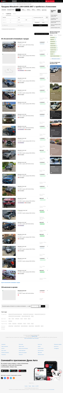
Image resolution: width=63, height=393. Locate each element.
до (10, 22)
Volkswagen (17, 318)
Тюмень (28, 323)
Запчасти (27, 1)
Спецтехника (3, 354)
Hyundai (25, 318)
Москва (9, 1)
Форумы (39, 346)
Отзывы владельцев (22, 350)
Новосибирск (20, 323)
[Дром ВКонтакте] (5, 378)
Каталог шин (40, 344)
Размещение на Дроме (58, 344)
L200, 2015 (53, 148)
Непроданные (37, 22)
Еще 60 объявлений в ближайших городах (10, 282)
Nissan (22, 318)
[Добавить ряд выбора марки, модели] (47, 17)
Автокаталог (21, 354)
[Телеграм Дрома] (11, 378)
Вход (59, 1)
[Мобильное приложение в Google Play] (14, 371)
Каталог (35, 1)
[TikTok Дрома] (2, 378)
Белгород (10, 321)
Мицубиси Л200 (53, 11)
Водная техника (21, 346)
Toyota (13, 318)
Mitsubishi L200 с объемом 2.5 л (40, 314)
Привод (19, 22)
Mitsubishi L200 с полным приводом (14, 316)
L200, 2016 (53, 93)
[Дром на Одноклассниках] (14, 378)
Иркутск (24, 323)
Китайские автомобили (5, 352)
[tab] (3, 14)
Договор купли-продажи (23, 352)
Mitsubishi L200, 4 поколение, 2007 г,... (9, 29)
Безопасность (56, 346)
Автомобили (14, 1)
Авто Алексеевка (52, 389)
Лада (9, 318)
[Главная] (4, 1)
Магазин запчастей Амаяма (23, 348)
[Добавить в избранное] (47, 102)
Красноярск (14, 323)
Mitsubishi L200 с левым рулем (28, 314)
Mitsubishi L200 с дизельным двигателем (15, 314)
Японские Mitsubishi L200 (26, 316)
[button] (32, 316)
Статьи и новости (40, 348)
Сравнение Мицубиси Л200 (55, 27)
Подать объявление (4, 346)
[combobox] (9, 17)
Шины (39, 1)
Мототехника (21, 344)
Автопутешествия (40, 350)
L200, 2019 (53, 75)
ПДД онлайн (40, 352)
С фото (43, 22)
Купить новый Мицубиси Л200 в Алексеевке (31, 338)
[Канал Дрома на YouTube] (8, 378)
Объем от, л (5, 22)
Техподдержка (56, 348)
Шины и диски (3, 350)
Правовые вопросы (41, 354)
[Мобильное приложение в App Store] (5, 371)
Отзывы (32, 1)
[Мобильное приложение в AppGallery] (22, 371)
